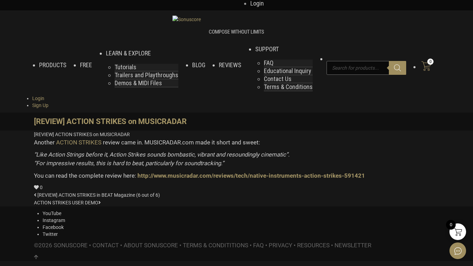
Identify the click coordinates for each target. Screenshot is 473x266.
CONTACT (105, 245)
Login (38, 98)
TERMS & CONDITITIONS (215, 245)
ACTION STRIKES (78, 142)
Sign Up (40, 105)
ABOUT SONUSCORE (151, 245)
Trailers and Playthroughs (146, 75)
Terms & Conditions (288, 86)
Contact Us (278, 78)
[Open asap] (457, 250)
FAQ (269, 62)
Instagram (54, 220)
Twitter (50, 234)
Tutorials (125, 67)
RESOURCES (313, 245)
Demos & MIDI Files (138, 83)
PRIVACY (280, 245)
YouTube (52, 213)
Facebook (53, 227)
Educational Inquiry (287, 70)
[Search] (397, 68)
